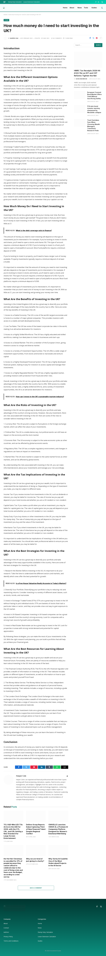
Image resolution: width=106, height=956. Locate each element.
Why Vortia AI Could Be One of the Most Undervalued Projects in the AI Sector (58, 862)
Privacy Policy (8, 937)
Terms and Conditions (11, 941)
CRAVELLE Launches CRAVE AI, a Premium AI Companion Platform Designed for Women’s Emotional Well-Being (58, 829)
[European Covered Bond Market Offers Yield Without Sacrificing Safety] (79, 95)
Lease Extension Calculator (31, 2)
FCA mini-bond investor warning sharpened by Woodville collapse (94, 109)
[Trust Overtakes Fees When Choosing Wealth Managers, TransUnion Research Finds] (79, 123)
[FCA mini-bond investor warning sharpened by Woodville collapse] (79, 109)
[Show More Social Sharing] (100, 38)
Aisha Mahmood (81, 79)
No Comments (57, 38)
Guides (94, 8)
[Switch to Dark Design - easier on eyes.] (102, 8)
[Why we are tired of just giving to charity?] (36, 850)
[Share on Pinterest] (96, 38)
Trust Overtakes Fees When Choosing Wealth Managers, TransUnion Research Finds (93, 125)
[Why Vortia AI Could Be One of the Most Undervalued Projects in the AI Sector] (58, 850)
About (72, 8)
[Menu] (4, 2)
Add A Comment (36, 888)
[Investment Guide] (4, 8)
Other (6, 20)
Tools (86, 8)
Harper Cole (14, 38)
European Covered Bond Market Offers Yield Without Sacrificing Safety (94, 95)
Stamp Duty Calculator (15, 2)
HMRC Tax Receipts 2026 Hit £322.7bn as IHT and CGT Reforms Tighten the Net (87, 73)
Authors (6, 932)
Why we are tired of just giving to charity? (35, 860)
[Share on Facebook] (90, 38)
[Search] (102, 2)
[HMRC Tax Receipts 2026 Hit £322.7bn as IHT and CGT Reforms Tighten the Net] (88, 60)
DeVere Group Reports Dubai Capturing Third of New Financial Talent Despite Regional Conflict (36, 829)
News (80, 8)
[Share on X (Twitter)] (93, 38)
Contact (6, 928)
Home (65, 8)
